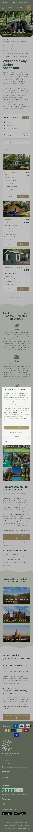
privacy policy (20, 414)
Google (27, 414)
